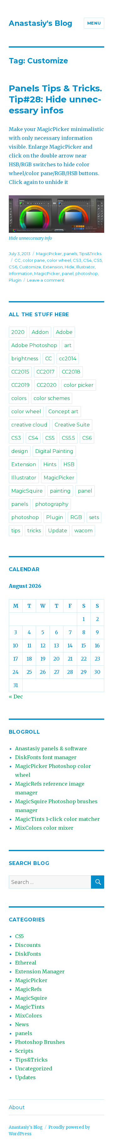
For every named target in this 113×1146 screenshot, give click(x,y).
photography (51, 504)
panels (70, 253)
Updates (25, 1077)
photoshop (86, 273)
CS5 (98, 260)
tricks (34, 531)
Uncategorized (33, 1068)
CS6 (13, 266)
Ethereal (25, 963)
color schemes (52, 398)
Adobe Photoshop (34, 345)
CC (17, 260)
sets (94, 517)
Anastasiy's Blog (40, 23)
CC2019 (20, 385)
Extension (53, 266)
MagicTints (30, 1007)
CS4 (87, 260)
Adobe (64, 332)
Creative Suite (72, 425)
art (68, 345)
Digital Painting (54, 451)
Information (20, 273)
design (19, 451)
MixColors (28, 1015)
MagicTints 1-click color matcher (57, 819)
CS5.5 (68, 438)
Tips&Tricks (90, 253)
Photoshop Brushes (40, 1042)
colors (18, 398)
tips (15, 531)
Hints (49, 464)
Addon (40, 332)
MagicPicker (49, 253)
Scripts (24, 1051)
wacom (83, 531)
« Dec (16, 696)
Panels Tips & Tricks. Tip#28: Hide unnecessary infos (55, 99)
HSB (68, 464)
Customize (30, 266)
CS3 (77, 260)
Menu (94, 23)
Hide (69, 266)
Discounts (28, 945)
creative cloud (29, 425)
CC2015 (20, 372)
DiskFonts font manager (46, 757)
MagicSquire (27, 491)
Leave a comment (45, 280)
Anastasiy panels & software (51, 748)
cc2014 (67, 359)
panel (67, 273)
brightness (24, 359)
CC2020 (46, 385)
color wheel (59, 260)
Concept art (63, 412)
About (17, 1107)
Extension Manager (40, 971)
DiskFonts (28, 954)
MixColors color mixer (44, 828)
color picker (79, 385)
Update (57, 531)
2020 (17, 332)
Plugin (15, 280)
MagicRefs (28, 989)
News (22, 1024)
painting (60, 491)
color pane (34, 260)
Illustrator (85, 266)
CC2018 (71, 372)
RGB (76, 517)
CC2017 (45, 372)
